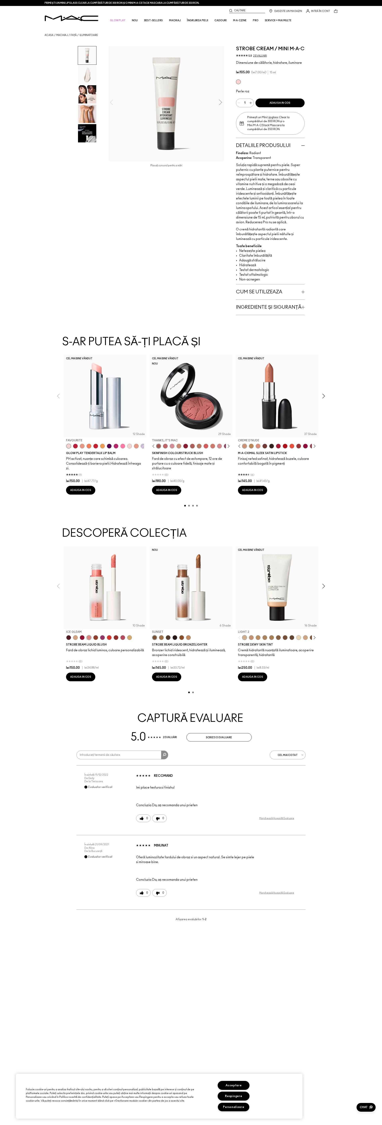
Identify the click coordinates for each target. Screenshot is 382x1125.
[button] (366, 1107)
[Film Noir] (271, 446)
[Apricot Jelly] (109, 637)
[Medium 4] (271, 637)
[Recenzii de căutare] (164, 755)
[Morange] (291, 446)
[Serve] (95, 446)
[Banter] (75, 446)
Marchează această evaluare (276, 818)
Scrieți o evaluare (219, 737)
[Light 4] (251, 637)
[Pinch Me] (165, 446)
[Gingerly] (199, 446)
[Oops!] (102, 446)
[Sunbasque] (178, 446)
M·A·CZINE (240, 20)
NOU (135, 20)
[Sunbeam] (174, 637)
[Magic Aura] (102, 637)
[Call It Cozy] (251, 446)
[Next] (228, 446)
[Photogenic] (122, 446)
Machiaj (62, 35)
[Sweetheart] (298, 446)
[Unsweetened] (116, 637)
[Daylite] (168, 637)
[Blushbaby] (172, 446)
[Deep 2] (278, 637)
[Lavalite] (95, 637)
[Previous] (154, 446)
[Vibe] (143, 446)
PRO (255, 20)
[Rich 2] (291, 637)
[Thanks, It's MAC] (158, 446)
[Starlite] (75, 637)
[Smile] (129, 446)
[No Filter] (192, 446)
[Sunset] (154, 637)
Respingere (233, 1096)
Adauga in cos (280, 103)
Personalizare (233, 1107)
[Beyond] (116, 446)
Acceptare (234, 1085)
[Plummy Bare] (68, 637)
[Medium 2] (264, 637)
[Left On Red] (285, 446)
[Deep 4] (285, 637)
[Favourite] (68, 446)
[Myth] (258, 446)
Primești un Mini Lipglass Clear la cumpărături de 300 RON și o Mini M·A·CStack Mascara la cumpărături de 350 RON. (122, 3)
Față (74, 35)
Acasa (49, 35)
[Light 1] (298, 637)
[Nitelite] (122, 637)
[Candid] (89, 446)
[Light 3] (305, 637)
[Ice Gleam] (89, 637)
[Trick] (109, 446)
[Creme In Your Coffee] (264, 446)
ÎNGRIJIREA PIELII (197, 20)
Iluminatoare (89, 35)
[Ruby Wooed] (185, 446)
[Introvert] (82, 446)
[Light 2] (244, 637)
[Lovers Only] (305, 446)
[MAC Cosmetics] (71, 18)
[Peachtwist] (212, 446)
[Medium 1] (258, 637)
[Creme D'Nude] (244, 446)
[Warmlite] (181, 637)
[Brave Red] (278, 446)
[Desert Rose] (219, 446)
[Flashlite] (161, 637)
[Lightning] (129, 637)
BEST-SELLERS (153, 20)
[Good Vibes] (82, 637)
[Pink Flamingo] (206, 446)
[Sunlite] (188, 637)
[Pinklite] (238, 81)
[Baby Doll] (136, 446)
